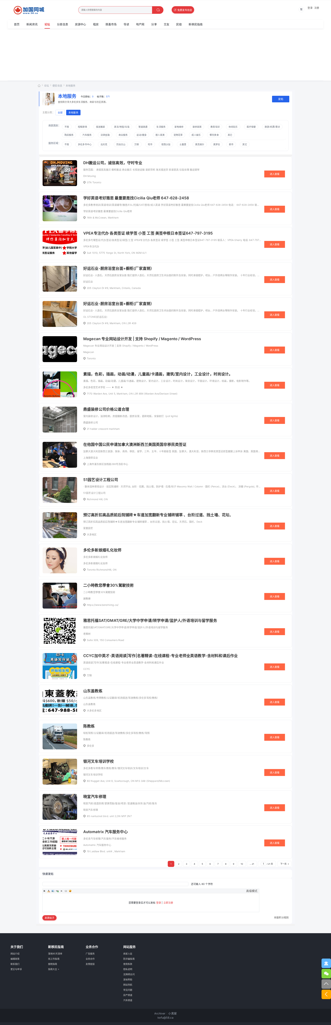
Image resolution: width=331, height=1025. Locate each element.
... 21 (252, 864)
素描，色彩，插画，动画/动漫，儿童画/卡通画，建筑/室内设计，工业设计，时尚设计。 (158, 374)
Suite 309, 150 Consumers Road (105, 640)
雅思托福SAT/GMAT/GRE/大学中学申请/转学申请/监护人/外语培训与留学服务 (150, 620)
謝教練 (87, 598)
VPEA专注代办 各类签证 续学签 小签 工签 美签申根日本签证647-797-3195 (148, 233)
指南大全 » (53, 969)
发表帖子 (49, 917)
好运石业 (88, 281)
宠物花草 (178, 134)
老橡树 (87, 633)
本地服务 (71, 85)
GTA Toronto (94, 182)
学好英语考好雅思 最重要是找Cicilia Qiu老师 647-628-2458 (136, 198)
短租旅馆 (82, 126)
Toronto (91, 358)
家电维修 (179, 126)
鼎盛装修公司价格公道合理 (106, 409)
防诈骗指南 (129, 958)
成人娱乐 (196, 134)
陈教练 (89, 726)
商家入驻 (127, 953)
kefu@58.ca (165, 1017)
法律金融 (105, 134)
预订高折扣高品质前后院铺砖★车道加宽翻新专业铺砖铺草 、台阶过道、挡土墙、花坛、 (158, 515)
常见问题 (127, 989)
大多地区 (92, 534)
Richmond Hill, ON (97, 499)
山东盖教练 (92, 691)
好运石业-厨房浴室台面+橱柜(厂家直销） (118, 268)
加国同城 (39, 85)
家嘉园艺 (88, 528)
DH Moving (89, 175)
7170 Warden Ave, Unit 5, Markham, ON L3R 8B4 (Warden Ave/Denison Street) (132, 393)
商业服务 (123, 134)
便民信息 (57, 85)
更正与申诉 (16, 969)
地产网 (140, 24)
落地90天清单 (55, 953)
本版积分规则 (281, 917)
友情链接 (90, 964)
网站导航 (127, 984)
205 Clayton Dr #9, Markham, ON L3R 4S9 (111, 323)
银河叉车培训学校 (98, 761)
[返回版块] (326, 994)
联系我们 (15, 964)
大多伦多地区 (94, 710)
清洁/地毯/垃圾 (121, 126)
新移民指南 (196, 24)
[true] (157, 10)
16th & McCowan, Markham (103, 217)
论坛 (47, 24)
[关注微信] (326, 973)
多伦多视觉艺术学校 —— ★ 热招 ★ (103, 387)
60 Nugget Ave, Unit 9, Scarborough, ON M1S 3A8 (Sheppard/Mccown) (128, 780)
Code (66, 891)
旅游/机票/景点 (272, 126)
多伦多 (90, 745)
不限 (66, 126)
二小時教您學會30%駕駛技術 (108, 585)
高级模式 (251, 891)
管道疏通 (143, 126)
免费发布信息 (184, 9)
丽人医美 (160, 134)
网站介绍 (15, 953)
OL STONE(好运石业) (95, 316)
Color (48, 891)
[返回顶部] (326, 984)
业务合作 (90, 958)
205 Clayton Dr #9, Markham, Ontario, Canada (114, 287)
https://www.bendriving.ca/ (102, 604)
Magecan (88, 352)
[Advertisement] (165, 55)
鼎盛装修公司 (90, 422)
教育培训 (215, 126)
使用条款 (127, 964)
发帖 (280, 99)
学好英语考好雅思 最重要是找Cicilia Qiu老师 (107, 211)
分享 (154, 24)
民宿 (179, 24)
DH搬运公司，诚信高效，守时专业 (112, 163)
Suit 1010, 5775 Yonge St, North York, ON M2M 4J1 (117, 252)
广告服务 (90, 953)
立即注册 (168, 902)
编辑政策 (15, 958)
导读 (126, 24)
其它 (230, 134)
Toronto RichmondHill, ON (102, 569)
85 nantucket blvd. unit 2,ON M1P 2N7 (109, 816)
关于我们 (17, 947)
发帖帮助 (127, 979)
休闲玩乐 (233, 126)
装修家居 (197, 126)
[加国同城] (38, 10)
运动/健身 (142, 134)
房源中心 (80, 24)
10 (242, 864)
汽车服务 (87, 134)
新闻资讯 (32, 24)
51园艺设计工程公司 (100, 479)
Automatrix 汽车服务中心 (105, 831)
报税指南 (52, 964)
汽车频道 (127, 1000)
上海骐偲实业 (90, 457)
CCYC (86, 668)
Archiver (159, 1013)
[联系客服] (326, 963)
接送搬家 (100, 126)
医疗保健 (251, 126)
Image (53, 891)
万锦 (89, 675)
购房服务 (69, 134)
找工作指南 (53, 958)
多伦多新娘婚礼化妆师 (102, 550)
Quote (61, 891)
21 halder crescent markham (103, 428)
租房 (96, 24)
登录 (310, 7)
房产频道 (127, 995)
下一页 (283, 864)
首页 (16, 24)
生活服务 (161, 126)
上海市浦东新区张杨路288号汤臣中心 (107, 464)
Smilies (70, 891)
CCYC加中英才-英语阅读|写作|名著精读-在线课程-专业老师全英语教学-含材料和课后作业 (160, 655)
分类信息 (62, 24)
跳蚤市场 (111, 24)
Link (57, 891)
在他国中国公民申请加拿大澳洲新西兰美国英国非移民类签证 (134, 444)
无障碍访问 (129, 974)
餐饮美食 (214, 134)
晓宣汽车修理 (94, 796)
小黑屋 (172, 1013)
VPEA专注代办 (91, 246)
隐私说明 (127, 969)
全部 (60, 112)
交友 (166, 24)
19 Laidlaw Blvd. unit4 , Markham (106, 851)
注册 (316, 7)
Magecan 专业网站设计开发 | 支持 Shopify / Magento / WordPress (142, 339)
